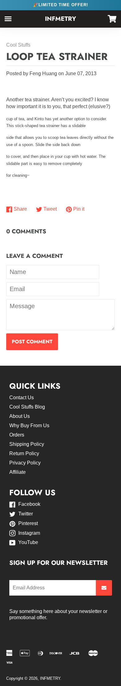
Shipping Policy (26, 444)
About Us (19, 416)
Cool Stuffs (18, 45)
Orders (16, 434)
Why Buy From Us (29, 425)
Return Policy (24, 453)
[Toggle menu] (8, 18)
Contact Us (21, 397)
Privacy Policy (25, 462)
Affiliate (17, 472)
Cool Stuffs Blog (27, 406)
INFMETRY (60, 18)
